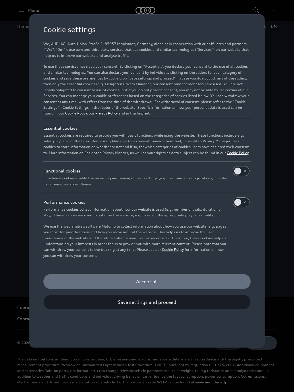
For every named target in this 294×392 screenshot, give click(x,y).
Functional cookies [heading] (62, 170)
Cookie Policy (76, 113)
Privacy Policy (106, 113)
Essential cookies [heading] (60, 128)
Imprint (143, 113)
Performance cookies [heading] (64, 202)
